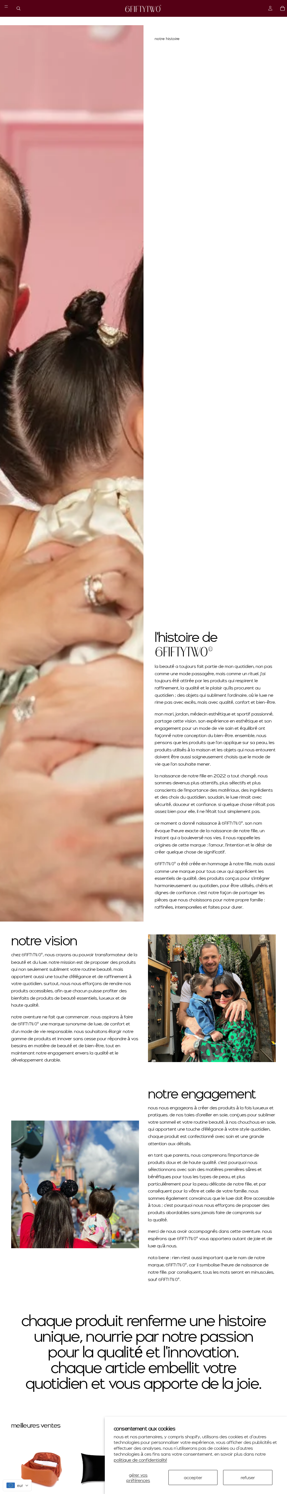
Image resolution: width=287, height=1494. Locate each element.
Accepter (193, 1477)
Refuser (248, 1477)
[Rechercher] (18, 8)
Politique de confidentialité (140, 1459)
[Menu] (6, 6)
